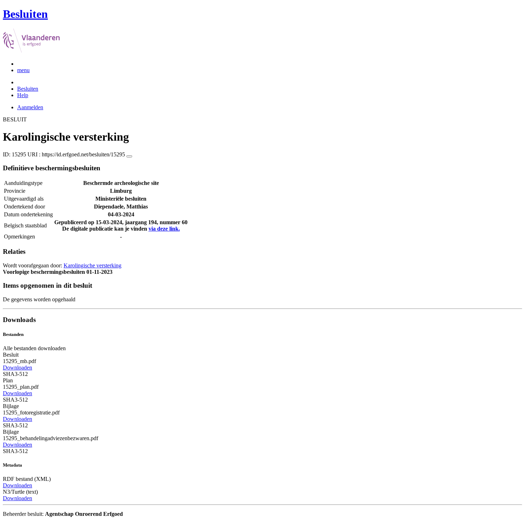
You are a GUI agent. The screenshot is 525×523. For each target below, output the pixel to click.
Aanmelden (30, 107)
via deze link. (164, 229)
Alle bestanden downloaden (34, 348)
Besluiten (27, 89)
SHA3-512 (15, 374)
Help (22, 95)
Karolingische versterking (92, 265)
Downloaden (17, 367)
